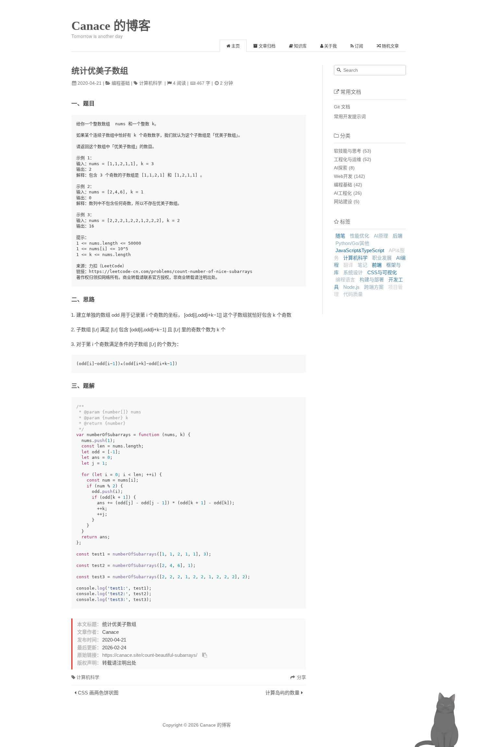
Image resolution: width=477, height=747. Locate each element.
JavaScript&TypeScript (360, 250)
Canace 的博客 (111, 25)
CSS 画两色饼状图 (98, 692)
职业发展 (382, 258)
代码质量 (353, 294)
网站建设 (343, 201)
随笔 (340, 236)
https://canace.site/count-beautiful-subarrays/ (149, 655)
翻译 (348, 265)
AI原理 (381, 236)
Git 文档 (342, 106)
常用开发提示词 (350, 116)
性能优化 (359, 236)
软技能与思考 (347, 150)
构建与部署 (372, 279)
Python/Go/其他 (352, 243)
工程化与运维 (347, 159)
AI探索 (340, 167)
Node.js (351, 287)
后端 (397, 236)
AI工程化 (343, 193)
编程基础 (121, 83)
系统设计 (353, 272)
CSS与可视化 (382, 272)
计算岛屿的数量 (282, 692)
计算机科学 (150, 83)
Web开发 (343, 176)
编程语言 (345, 279)
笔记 (362, 265)
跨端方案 (374, 287)
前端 (377, 265)
